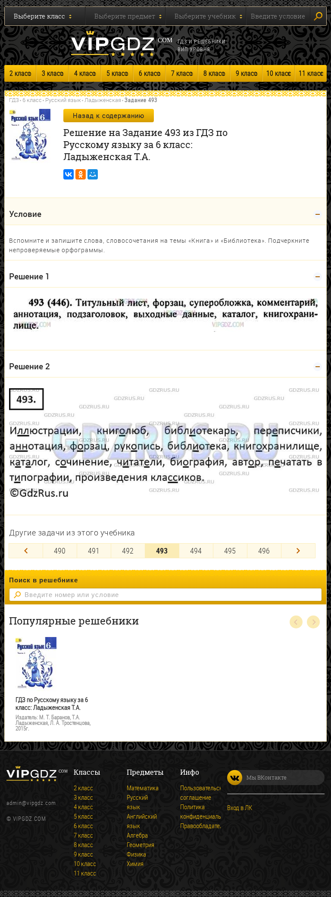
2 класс (20, 73)
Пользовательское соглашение (192, 792)
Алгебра (137, 835)
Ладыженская (102, 100)
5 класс (117, 73)
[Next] (298, 551)
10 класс (278, 73)
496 (264, 550)
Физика (136, 854)
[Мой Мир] (92, 174)
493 (162, 550)
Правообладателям (192, 825)
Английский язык (139, 821)
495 (230, 550)
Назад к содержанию (108, 115)
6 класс (149, 73)
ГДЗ (14, 100)
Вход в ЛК (239, 807)
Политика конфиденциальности (192, 811)
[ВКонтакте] (68, 174)
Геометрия (139, 844)
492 (128, 550)
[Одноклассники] (80, 174)
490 (60, 550)
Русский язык (63, 100)
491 (94, 550)
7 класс (181, 73)
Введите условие (278, 16)
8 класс (214, 73)
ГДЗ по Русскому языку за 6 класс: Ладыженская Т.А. (52, 703)
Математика (139, 787)
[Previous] (26, 551)
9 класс (246, 73)
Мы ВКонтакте (267, 777)
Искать (318, 16)
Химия (135, 863)
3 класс (52, 73)
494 (196, 550)
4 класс (84, 73)
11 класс (311, 73)
